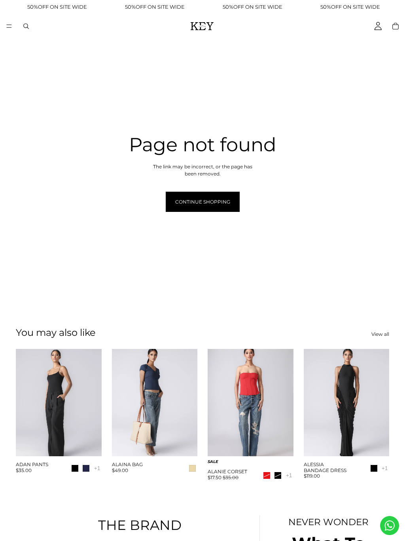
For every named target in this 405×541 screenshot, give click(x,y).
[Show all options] (97, 468)
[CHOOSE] (89, 445)
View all (380, 334)
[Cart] (395, 26)
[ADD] (185, 445)
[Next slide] (93, 402)
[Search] (26, 26)
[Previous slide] (24, 402)
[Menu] (9, 26)
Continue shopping (202, 202)
